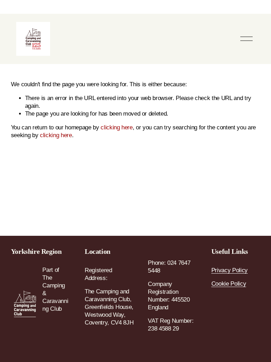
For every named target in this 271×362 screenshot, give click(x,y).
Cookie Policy (228, 283)
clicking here (117, 127)
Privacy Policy (229, 270)
